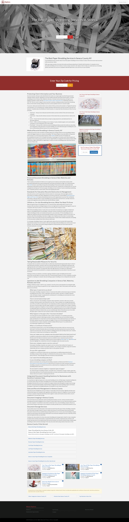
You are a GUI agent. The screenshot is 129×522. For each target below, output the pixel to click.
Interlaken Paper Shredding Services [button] (36, 452)
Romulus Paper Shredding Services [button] (36, 442)
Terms (51, 519)
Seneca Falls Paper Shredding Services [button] (37, 426)
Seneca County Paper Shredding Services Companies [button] (40, 456)
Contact (54, 512)
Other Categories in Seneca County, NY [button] (37, 496)
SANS (62, 339)
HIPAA (53, 135)
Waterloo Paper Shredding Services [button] (36, 438)
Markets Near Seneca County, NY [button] (61, 496)
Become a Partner (123, 2)
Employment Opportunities (32, 511)
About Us (28, 509)
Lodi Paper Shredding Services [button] (35, 448)
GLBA (30, 184)
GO (70, 36)
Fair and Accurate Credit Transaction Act (52, 100)
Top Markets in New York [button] (85, 496)
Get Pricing (94, 152)
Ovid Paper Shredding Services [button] (35, 445)
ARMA (72, 339)
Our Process (55, 509)
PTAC (67, 339)
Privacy (47, 519)
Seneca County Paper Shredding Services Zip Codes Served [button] (41, 461)
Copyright (55, 519)
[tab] (51, 426)
